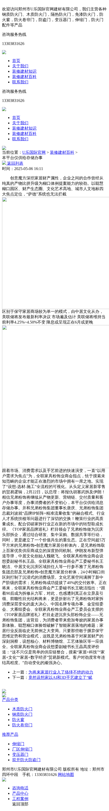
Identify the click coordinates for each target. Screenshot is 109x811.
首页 (16, 60)
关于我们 (20, 66)
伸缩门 (18, 744)
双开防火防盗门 (26, 760)
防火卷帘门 (22, 725)
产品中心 (20, 793)
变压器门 (20, 754)
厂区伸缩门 (22, 749)
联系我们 (20, 82)
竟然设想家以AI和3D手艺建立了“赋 (60, 677)
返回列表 (14, 163)
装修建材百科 (24, 76)
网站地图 (66, 774)
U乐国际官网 (34, 152)
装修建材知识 (24, 71)
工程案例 (20, 799)
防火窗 (18, 719)
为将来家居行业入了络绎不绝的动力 (60, 672)
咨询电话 (20, 788)
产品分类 (10, 699)
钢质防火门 (22, 714)
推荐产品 (10, 734)
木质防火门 (22, 709)
